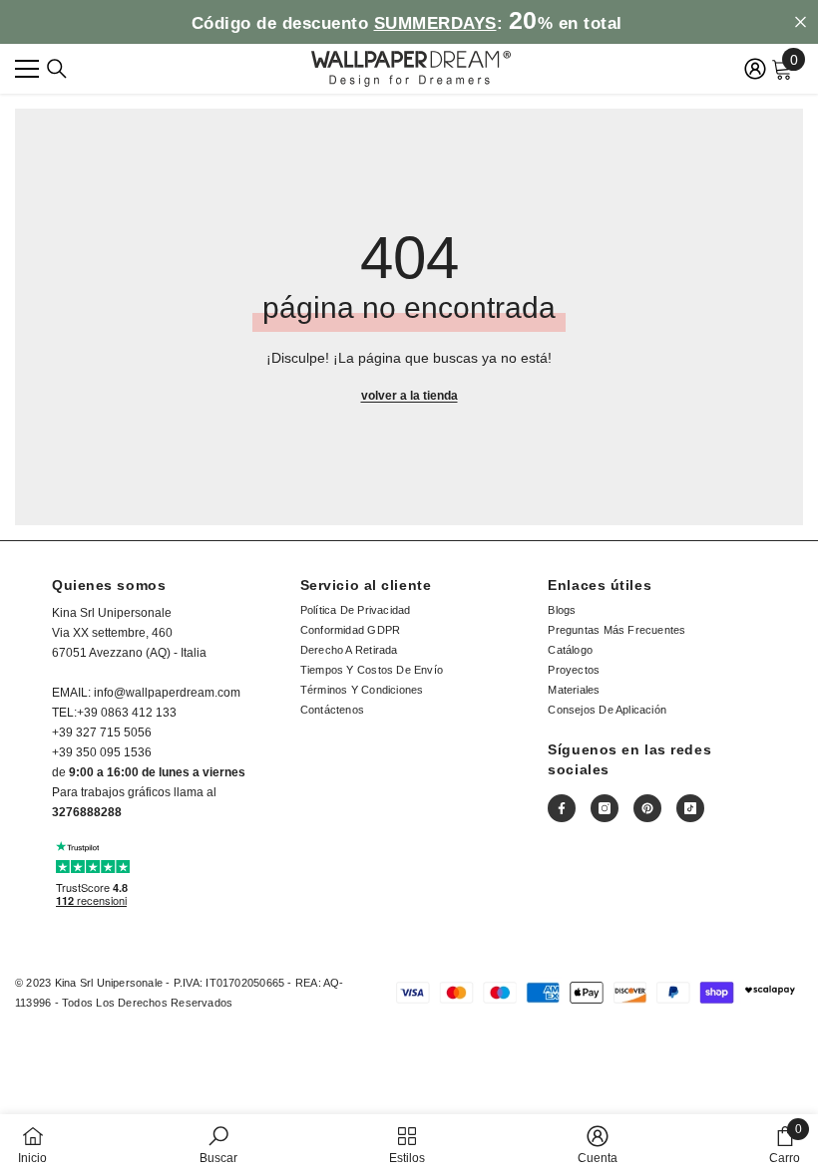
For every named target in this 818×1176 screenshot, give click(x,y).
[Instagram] (604, 808)
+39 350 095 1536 (102, 752)
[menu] (27, 69)
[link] (218, 1144)
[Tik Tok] (690, 808)
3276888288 (87, 812)
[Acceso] (755, 69)
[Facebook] (562, 808)
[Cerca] (57, 69)
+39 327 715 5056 (102, 732)
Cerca (800, 22)
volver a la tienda (409, 396)
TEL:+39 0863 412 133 (114, 713)
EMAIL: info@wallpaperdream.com (146, 693)
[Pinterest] (647, 808)
